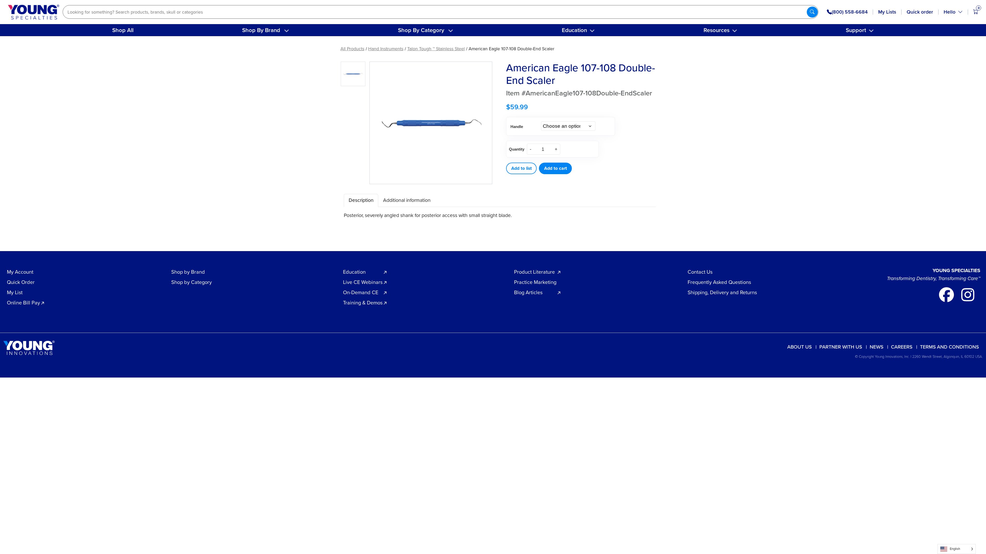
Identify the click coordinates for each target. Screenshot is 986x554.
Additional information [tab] (407, 200)
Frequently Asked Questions (719, 282)
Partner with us (840, 347)
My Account (20, 272)
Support (856, 30)
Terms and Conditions (949, 347)
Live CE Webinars (363, 282)
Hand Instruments (385, 48)
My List (15, 292)
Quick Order (21, 282)
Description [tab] (361, 200)
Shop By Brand (261, 30)
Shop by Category (191, 282)
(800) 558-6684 (850, 12)
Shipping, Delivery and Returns (722, 292)
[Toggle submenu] (286, 30)
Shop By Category (421, 30)
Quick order (920, 12)
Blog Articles (528, 292)
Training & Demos (363, 302)
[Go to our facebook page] (947, 294)
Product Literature (534, 272)
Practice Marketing (535, 282)
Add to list (521, 168)
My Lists (887, 12)
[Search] (812, 11)
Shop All (123, 30)
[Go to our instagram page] (967, 294)
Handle (516, 126)
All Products (352, 48)
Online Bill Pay (23, 302)
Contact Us (700, 272)
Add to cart (555, 168)
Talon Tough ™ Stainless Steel (436, 48)
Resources (716, 30)
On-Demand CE (360, 292)
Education (574, 30)
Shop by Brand (188, 272)
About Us (799, 347)
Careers (901, 347)
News (876, 347)
